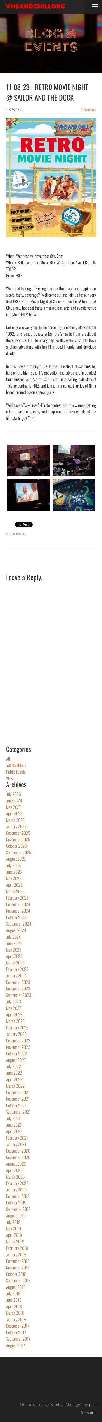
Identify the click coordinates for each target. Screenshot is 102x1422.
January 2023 (16, 1034)
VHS (9, 778)
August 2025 (16, 859)
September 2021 (18, 1112)
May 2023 (13, 1008)
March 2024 (15, 962)
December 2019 (18, 1196)
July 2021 (13, 1118)
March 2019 (15, 1241)
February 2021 (17, 1137)
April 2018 (14, 1306)
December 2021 (18, 1092)
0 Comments (88, 109)
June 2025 (14, 872)
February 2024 (17, 969)
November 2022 (18, 1047)
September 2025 (18, 852)
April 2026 (14, 813)
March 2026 (15, 820)
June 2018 (13, 1300)
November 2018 (18, 1267)
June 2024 (14, 943)
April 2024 (14, 956)
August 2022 (16, 1060)
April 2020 (14, 1170)
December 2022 (18, 1040)
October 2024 (16, 917)
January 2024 (16, 975)
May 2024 (13, 949)
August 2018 (16, 1287)
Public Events (16, 772)
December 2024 (18, 904)
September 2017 (18, 1339)
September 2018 (18, 1280)
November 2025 (18, 839)
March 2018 (15, 1313)
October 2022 (16, 1053)
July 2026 (13, 794)
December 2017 (17, 1326)
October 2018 (16, 1274)
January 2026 (16, 826)
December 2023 (18, 982)
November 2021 (18, 1099)
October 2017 (16, 1332)
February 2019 (17, 1248)
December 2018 (18, 1261)
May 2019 (13, 1228)
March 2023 (15, 1021)
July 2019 (13, 1222)
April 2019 (14, 1235)
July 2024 (13, 936)
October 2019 (16, 1202)
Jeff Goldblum (16, 765)
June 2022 (14, 1073)
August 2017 (15, 1345)
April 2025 (14, 885)
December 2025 (18, 833)
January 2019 (16, 1254)
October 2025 (16, 846)
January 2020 (16, 1189)
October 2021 (16, 1105)
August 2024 (16, 930)
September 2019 (18, 1209)
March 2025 (15, 891)
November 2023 (18, 988)
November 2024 (18, 910)
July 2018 (13, 1293)
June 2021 (13, 1124)
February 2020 (17, 1183)
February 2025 (17, 897)
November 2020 (18, 1157)
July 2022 (13, 1066)
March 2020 (15, 1176)
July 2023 (13, 1001)
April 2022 (14, 1079)
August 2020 (16, 1163)
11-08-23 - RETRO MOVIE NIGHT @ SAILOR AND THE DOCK (47, 92)
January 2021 (16, 1144)
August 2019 (16, 1215)
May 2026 (13, 807)
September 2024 (18, 923)
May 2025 (13, 878)
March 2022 (15, 1086)
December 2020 (18, 1150)
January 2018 (16, 1319)
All (8, 759)
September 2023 (18, 995)
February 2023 (17, 1027)
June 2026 (14, 800)
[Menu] (95, 7)
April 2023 (14, 1014)
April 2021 (14, 1131)
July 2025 (13, 865)
